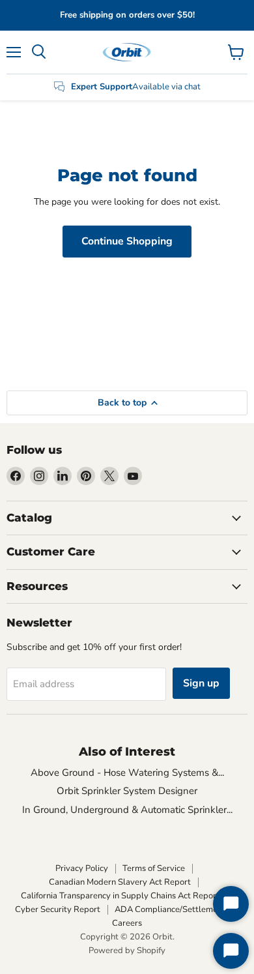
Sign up (201, 683)
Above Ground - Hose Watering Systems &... (127, 772)
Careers (127, 923)
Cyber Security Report (57, 909)
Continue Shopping (127, 241)
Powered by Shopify (127, 950)
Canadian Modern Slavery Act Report (120, 882)
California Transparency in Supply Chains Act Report (120, 896)
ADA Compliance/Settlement (170, 909)
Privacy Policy (81, 868)
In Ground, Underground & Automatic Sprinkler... (127, 809)
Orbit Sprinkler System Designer (127, 790)
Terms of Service (153, 868)
